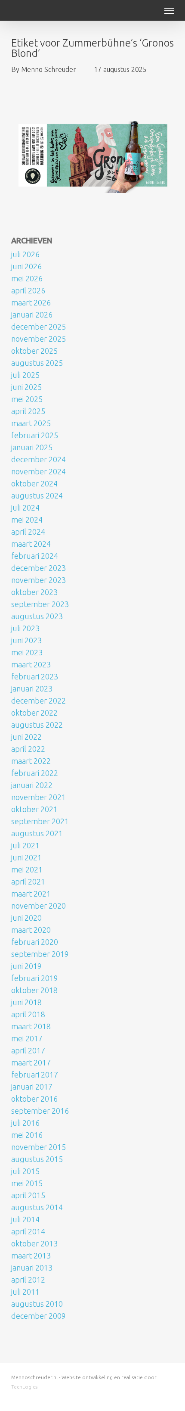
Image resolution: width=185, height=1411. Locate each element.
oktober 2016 (34, 1098)
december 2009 (38, 1315)
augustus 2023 (37, 616)
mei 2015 (27, 1183)
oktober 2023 (34, 592)
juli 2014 (25, 1219)
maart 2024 (31, 543)
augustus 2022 (37, 724)
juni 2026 (26, 266)
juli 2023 (25, 628)
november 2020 (38, 905)
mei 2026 (27, 278)
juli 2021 (25, 845)
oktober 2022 (34, 712)
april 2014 (28, 1231)
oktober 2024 (34, 483)
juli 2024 (25, 507)
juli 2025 (25, 375)
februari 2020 (34, 942)
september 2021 (40, 821)
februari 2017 (34, 1074)
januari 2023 (31, 688)
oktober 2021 (34, 809)
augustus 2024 (37, 495)
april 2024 (28, 531)
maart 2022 (31, 761)
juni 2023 (26, 640)
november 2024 (38, 471)
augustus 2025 (37, 362)
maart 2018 (31, 1026)
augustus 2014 (37, 1207)
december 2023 (38, 568)
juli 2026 (25, 254)
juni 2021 (26, 857)
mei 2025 (27, 399)
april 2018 (28, 1014)
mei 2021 (27, 869)
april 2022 (28, 748)
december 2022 (38, 700)
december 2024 (38, 459)
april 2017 (28, 1050)
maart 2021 (31, 893)
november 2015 (38, 1147)
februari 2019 (34, 978)
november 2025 (38, 338)
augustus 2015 (37, 1159)
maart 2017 (31, 1062)
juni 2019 (26, 966)
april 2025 (28, 411)
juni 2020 (26, 917)
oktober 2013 (34, 1243)
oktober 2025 (34, 350)
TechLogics (24, 1386)
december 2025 (38, 326)
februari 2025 (34, 435)
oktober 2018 (34, 990)
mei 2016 (27, 1135)
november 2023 (38, 580)
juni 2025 (26, 387)
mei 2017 (27, 1038)
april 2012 (28, 1279)
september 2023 (40, 604)
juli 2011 (25, 1291)
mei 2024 (27, 519)
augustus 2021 (37, 833)
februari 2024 (34, 555)
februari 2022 (34, 773)
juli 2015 (25, 1171)
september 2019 (40, 954)
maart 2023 (31, 664)
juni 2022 (26, 736)
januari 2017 (31, 1086)
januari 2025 (31, 447)
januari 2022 (31, 785)
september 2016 (40, 1110)
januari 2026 (31, 314)
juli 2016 (25, 1122)
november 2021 (38, 797)
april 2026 (28, 290)
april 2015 (28, 1195)
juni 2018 (26, 1002)
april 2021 (28, 881)
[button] (169, 10)
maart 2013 (31, 1255)
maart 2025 (31, 423)
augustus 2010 (37, 1303)
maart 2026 (31, 302)
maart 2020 (31, 929)
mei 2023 (27, 652)
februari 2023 (34, 676)
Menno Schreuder (48, 69)
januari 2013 (31, 1267)
